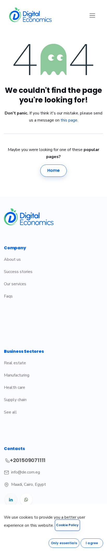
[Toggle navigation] (92, 15)
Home (53, 170)
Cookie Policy (67, 525)
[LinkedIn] (11, 499)
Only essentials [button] (64, 543)
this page (69, 120)
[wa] (26, 499)
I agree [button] (92, 543)
